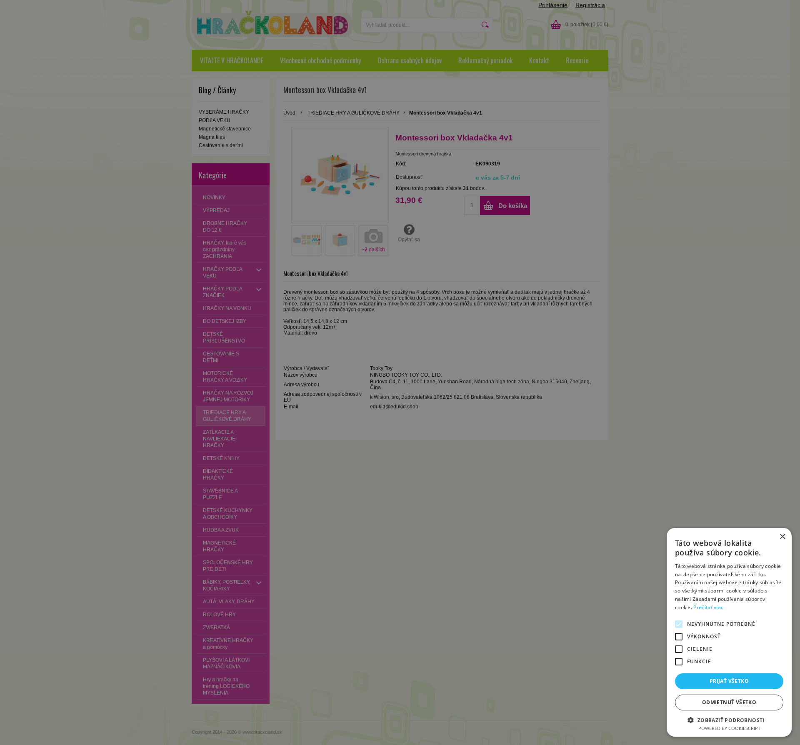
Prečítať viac (708, 607)
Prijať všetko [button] (729, 681)
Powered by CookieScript (729, 728)
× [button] (782, 537)
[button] (729, 720)
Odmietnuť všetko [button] (729, 702)
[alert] (400, 372)
